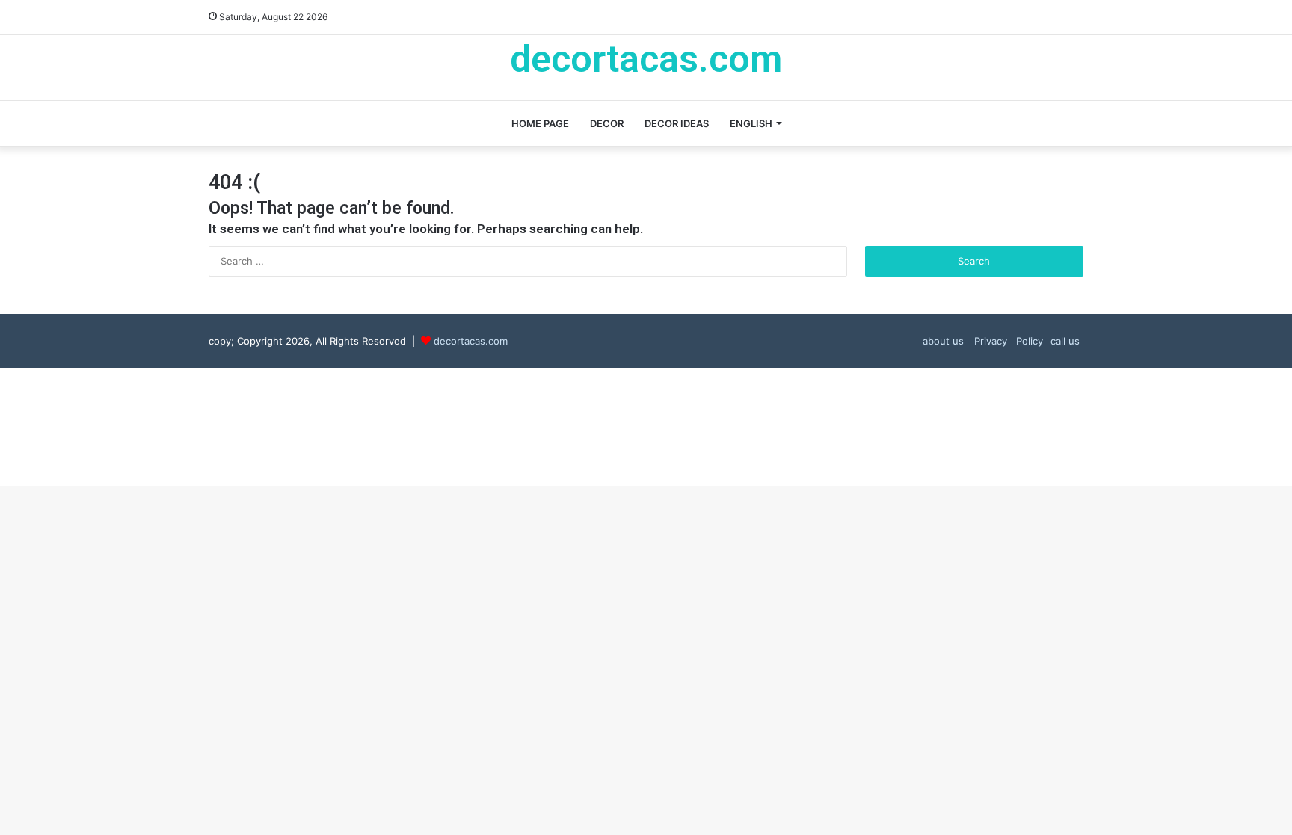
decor (607, 123)
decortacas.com (471, 341)
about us (943, 341)
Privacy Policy (1007, 341)
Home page (540, 123)
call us (1065, 341)
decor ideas (677, 123)
